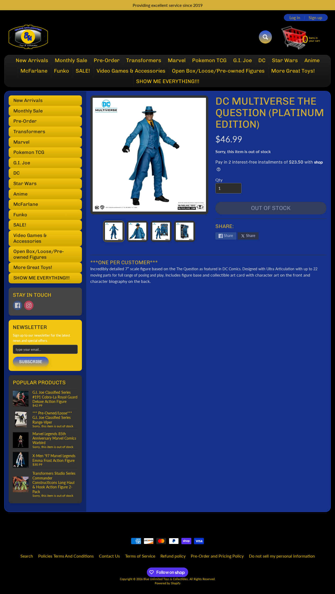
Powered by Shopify (168, 583)
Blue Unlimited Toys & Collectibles (165, 579)
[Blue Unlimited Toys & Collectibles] (28, 37)
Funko (61, 71)
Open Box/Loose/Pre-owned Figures (218, 71)
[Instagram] (29, 305)
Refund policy (173, 555)
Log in (294, 17)
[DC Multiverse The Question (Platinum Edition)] (113, 231)
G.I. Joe (242, 60)
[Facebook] (17, 305)
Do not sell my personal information (282, 555)
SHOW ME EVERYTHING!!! (167, 81)
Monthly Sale (71, 60)
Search (26, 555)
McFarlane (33, 71)
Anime (312, 60)
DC (261, 60)
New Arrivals (32, 60)
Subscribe (30, 361)
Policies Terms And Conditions (66, 555)
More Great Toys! (293, 71)
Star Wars (285, 60)
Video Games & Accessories (131, 71)
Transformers (143, 60)
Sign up (315, 17)
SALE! (83, 71)
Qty (218, 179)
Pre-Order (107, 60)
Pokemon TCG (209, 60)
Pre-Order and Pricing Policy (217, 555)
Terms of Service (140, 555)
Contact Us (109, 555)
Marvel (177, 60)
